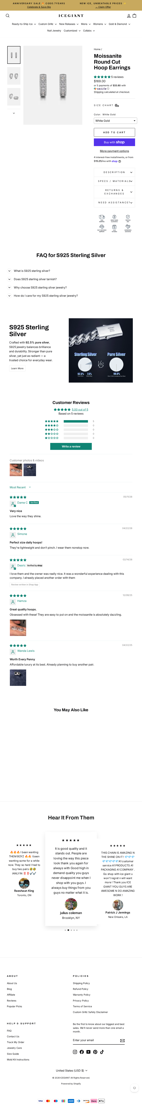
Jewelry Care (14, 1048)
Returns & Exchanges (114, 192)
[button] (102, 77)
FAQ (9, 1030)
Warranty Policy (81, 994)
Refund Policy (80, 989)
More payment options (114, 151)
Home (97, 49)
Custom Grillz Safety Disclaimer (90, 1012)
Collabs (87, 30)
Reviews (11, 1000)
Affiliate (11, 994)
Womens (98, 23)
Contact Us (13, 1036)
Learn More (17, 368)
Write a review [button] (71, 446)
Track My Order (15, 1042)
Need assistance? (114, 202)
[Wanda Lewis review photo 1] (18, 677)
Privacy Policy (81, 1000)
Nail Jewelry (54, 30)
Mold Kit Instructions (18, 1059)
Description (114, 172)
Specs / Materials (114, 181)
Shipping (98, 92)
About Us (12, 983)
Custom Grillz (46, 23)
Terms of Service (82, 1006)
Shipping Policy (81, 983)
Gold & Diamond (118, 23)
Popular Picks (14, 1006)
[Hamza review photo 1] (18, 627)
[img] (18, 497)
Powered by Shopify (71, 1083)
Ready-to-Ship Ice (22, 23)
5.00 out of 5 (80, 409)
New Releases (67, 23)
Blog (9, 989)
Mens (84, 23)
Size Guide (13, 1053)
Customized (71, 30)
